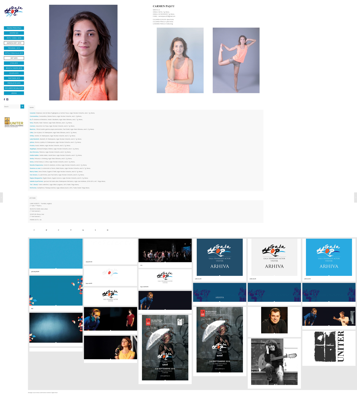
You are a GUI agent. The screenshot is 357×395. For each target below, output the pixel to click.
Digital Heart (54, 392)
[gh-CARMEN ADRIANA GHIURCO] (1, 197)
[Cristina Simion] (355, 197)
